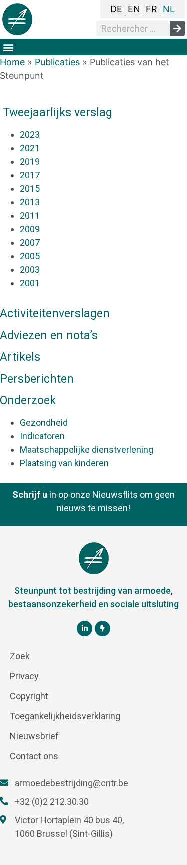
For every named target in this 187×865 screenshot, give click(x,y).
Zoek (20, 656)
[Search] (177, 28)
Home (12, 62)
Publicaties (57, 62)
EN (134, 9)
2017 (30, 175)
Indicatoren (42, 436)
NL (169, 9)
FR (151, 9)
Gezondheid (44, 422)
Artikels (20, 357)
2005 (30, 256)
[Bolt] (102, 628)
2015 (30, 188)
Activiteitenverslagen (55, 313)
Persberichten (37, 379)
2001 (30, 283)
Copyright (29, 696)
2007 (30, 242)
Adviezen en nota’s (49, 335)
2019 (30, 161)
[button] (8, 47)
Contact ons (34, 756)
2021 (30, 148)
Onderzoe (28, 400)
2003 (30, 269)
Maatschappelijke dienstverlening (86, 449)
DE (116, 9)
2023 (30, 134)
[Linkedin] (84, 628)
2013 (30, 202)
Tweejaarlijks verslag (57, 112)
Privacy (24, 676)
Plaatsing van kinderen (64, 463)
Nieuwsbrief (34, 736)
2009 (30, 229)
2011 (30, 215)
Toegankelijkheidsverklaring (65, 716)
